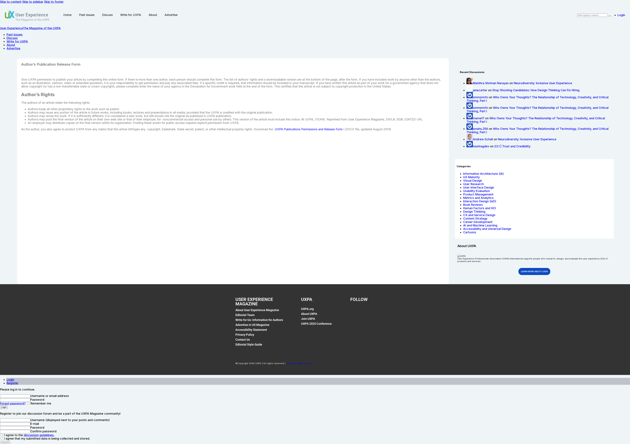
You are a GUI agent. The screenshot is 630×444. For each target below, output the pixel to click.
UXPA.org (307, 309)
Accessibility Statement (251, 329)
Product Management (478, 194)
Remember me (40, 403)
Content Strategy (475, 218)
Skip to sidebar (32, 1)
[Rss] (388, 311)
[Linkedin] (377, 311)
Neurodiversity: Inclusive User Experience (543, 83)
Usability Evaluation (476, 191)
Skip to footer (54, 1)
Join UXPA (308, 318)
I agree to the (28, 435)
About (153, 15)
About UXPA (309, 314)
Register (12, 383)
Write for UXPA (130, 15)
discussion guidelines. (39, 435)
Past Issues (86, 15)
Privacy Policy (244, 334)
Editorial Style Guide (248, 344)
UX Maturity (471, 177)
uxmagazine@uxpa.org (299, 363)
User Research (473, 184)
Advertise (171, 15)
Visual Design (472, 180)
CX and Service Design (479, 215)
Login (10, 379)
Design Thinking (474, 211)
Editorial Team (245, 315)
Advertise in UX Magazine (252, 325)
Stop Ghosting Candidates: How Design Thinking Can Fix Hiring (535, 90)
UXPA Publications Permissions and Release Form (309, 129)
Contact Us (242, 339)
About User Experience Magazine (257, 310)
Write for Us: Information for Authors (259, 320)
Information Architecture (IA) (483, 173)
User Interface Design (478, 187)
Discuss (107, 15)
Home (67, 15)
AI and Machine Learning (480, 225)
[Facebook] (354, 311)
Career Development (478, 222)
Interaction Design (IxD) (479, 201)
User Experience (31, 14)
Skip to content (10, 1)
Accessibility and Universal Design (487, 229)
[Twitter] (365, 311)
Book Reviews (473, 204)
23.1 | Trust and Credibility (512, 146)
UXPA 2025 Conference (316, 323)
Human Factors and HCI (479, 208)
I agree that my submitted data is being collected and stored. (46, 438)
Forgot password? (13, 403)
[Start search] (609, 15)
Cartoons (469, 232)
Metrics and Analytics (478, 198)
